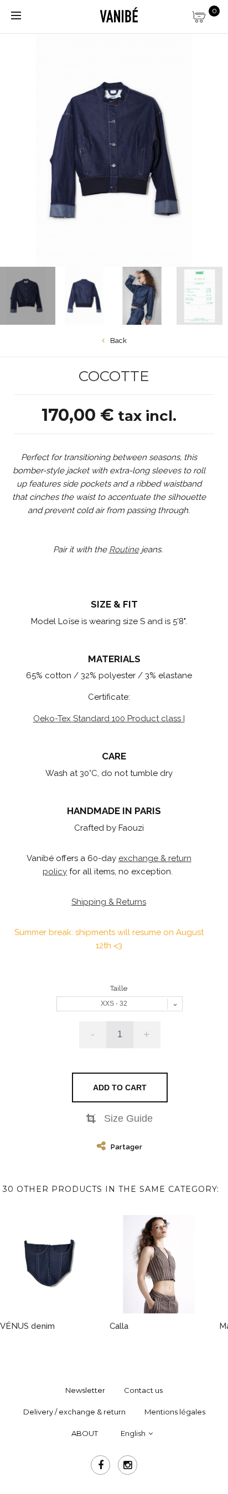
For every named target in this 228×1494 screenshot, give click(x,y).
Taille (119, 988)
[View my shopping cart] (206, 14)
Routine (124, 550)
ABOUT (84, 1433)
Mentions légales (174, 1411)
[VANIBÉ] (119, 16)
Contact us (143, 1390)
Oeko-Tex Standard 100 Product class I (109, 719)
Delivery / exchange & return (74, 1411)
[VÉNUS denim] (49, 1264)
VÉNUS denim (27, 1326)
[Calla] (159, 1264)
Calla (119, 1326)
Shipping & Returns (108, 902)
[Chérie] (84, 296)
